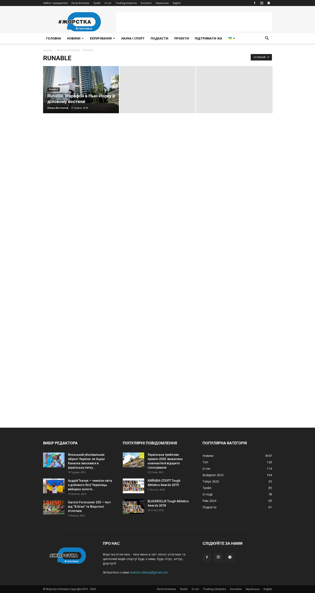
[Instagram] (261, 3)
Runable (53, 89)
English (177, 3)
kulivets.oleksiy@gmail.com (149, 572)
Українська (162, 3)
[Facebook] (254, 3)
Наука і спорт (133, 38)
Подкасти (159, 38)
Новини (73, 38)
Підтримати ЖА (208, 38)
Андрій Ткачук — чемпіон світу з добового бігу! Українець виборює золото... (90, 485)
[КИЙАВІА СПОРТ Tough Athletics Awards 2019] (133, 485)
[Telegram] (269, 3)
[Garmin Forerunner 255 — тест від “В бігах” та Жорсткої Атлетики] (53, 507)
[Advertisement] (194, 21)
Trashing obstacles (126, 3)
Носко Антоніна (57, 107)
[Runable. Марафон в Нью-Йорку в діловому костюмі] (81, 89)
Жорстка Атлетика (68, 50)
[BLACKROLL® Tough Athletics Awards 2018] (133, 506)
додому (48, 50)
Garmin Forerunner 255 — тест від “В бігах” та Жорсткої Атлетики (89, 507)
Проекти (181, 38)
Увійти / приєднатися (55, 3)
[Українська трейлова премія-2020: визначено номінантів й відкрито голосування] (133, 460)
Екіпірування (101, 38)
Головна (53, 38)
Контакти (146, 3)
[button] (267, 39)
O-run (108, 3)
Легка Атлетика (80, 3)
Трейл (96, 3)
